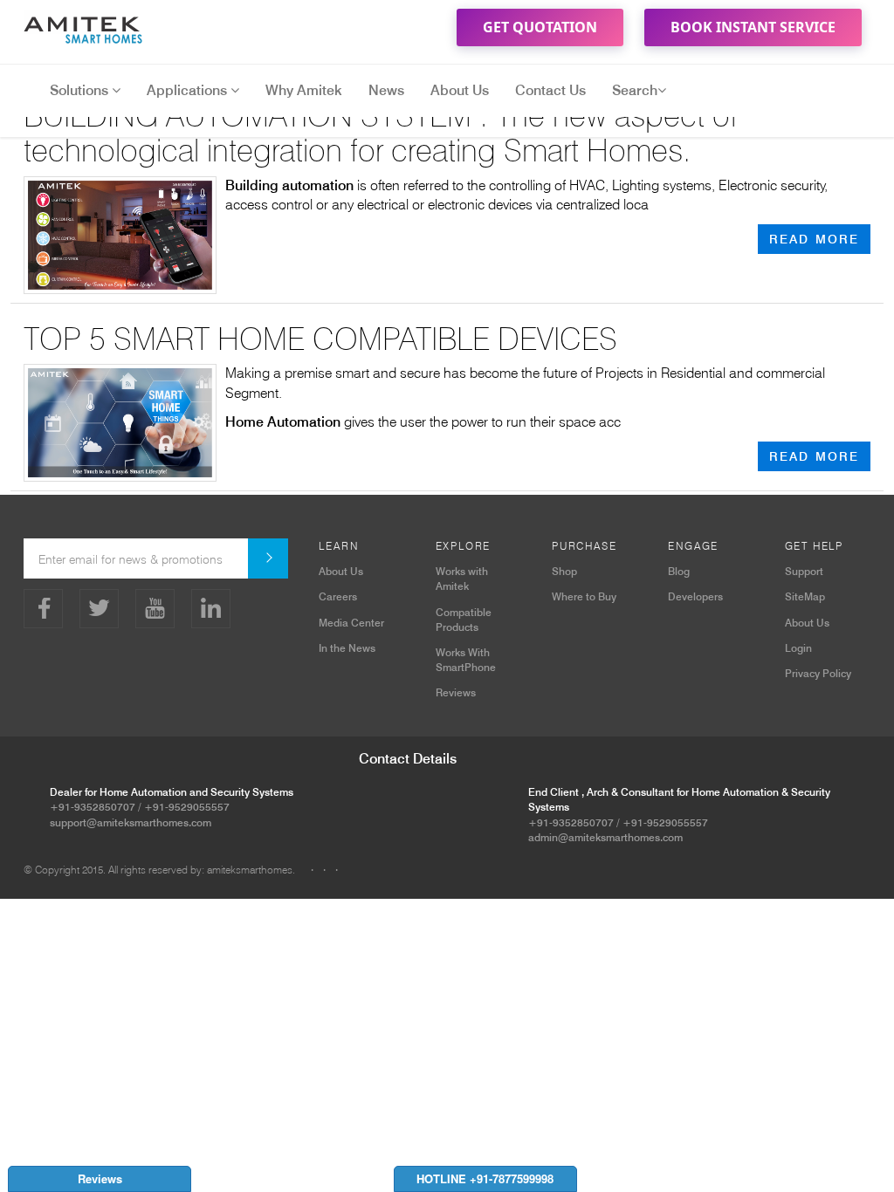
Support (804, 571)
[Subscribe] (268, 558)
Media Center (351, 622)
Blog (679, 571)
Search (634, 90)
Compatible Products (464, 620)
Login (798, 647)
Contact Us (550, 90)
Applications (188, 90)
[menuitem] (311, 869)
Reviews (456, 692)
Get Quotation (540, 27)
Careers (338, 596)
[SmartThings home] (89, 26)
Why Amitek (303, 90)
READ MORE (814, 238)
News (386, 90)
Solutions (81, 90)
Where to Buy (584, 596)
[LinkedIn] (210, 608)
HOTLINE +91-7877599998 (485, 1178)
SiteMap (805, 596)
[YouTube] (155, 608)
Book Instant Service (753, 27)
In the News (347, 647)
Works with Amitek (462, 579)
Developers (695, 596)
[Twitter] (99, 608)
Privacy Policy (818, 673)
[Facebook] (43, 608)
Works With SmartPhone (466, 660)
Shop (564, 571)
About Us (459, 90)
